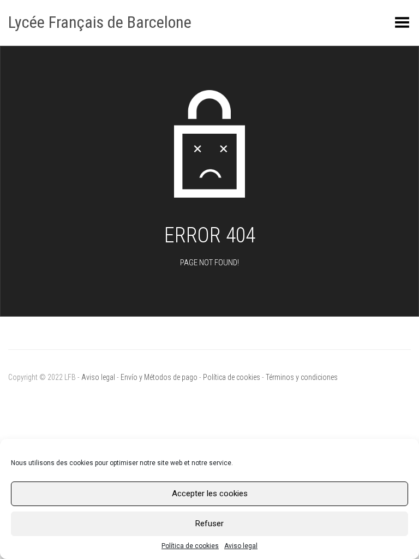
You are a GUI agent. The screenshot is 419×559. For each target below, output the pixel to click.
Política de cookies (190, 546)
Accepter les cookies (210, 493)
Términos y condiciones (302, 377)
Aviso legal (241, 546)
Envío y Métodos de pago (159, 377)
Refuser (209, 523)
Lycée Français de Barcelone (99, 22)
